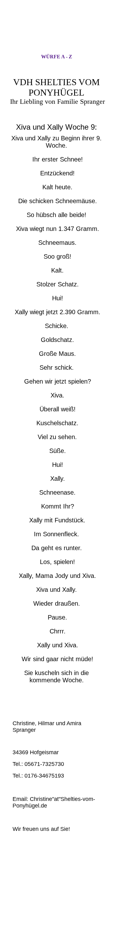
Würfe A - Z (56, 56)
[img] (56, 32)
